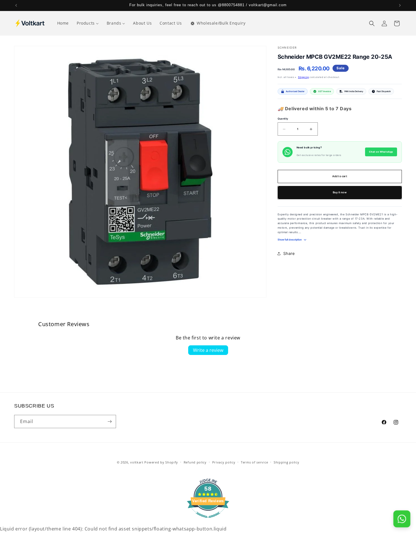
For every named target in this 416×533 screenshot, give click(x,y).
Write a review (208, 350)
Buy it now (340, 192)
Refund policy (195, 462)
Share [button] (289, 253)
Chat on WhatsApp (381, 152)
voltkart (136, 462)
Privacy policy (223, 462)
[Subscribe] (109, 421)
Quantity (283, 118)
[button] (372, 23)
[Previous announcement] (16, 5)
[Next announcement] (400, 5)
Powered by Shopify (161, 462)
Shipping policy (286, 462)
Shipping (303, 77)
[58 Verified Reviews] (208, 520)
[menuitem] (63, 23)
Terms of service (254, 462)
